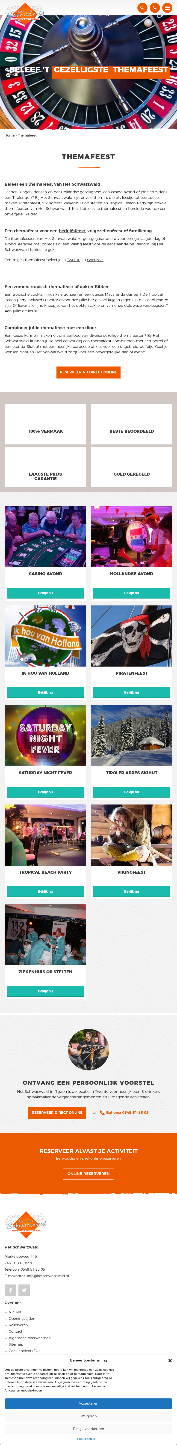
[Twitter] (24, 1290)
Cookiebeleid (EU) (24, 1351)
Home (10, 135)
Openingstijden (22, 1318)
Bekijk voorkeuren (88, 1429)
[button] (170, 1360)
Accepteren (88, 1403)
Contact (15, 1331)
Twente (73, 260)
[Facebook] (10, 1290)
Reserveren (18, 1325)
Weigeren (88, 1416)
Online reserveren (89, 1174)
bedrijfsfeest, (72, 231)
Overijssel (95, 260)
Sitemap (16, 1344)
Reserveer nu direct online (88, 372)
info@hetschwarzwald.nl (48, 1276)
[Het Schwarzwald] (26, 14)
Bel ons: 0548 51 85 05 (127, 1112)
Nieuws (15, 1312)
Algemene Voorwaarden (30, 1338)
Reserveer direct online (57, 1112)
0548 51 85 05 (33, 1269)
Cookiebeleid (86, 1439)
